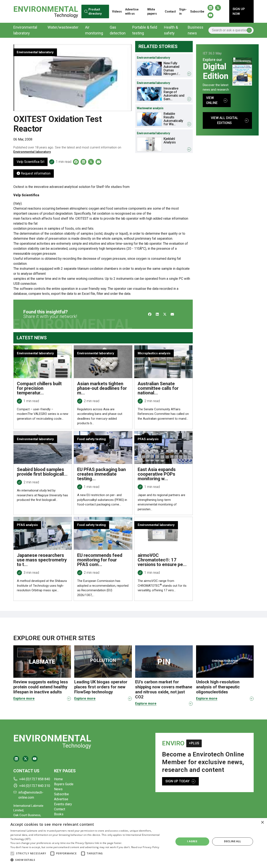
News (58, 789)
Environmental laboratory (25, 30)
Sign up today (177, 781)
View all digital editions (224, 120)
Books (58, 814)
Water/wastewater (63, 27)
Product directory (94, 11)
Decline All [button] (232, 841)
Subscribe (197, 11)
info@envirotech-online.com (30, 794)
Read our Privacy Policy (145, 847)
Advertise (61, 799)
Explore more (24, 698)
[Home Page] (45, 11)
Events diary (63, 804)
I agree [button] (192, 841)
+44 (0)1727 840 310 (34, 786)
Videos (117, 11)
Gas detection (118, 30)
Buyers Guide (63, 784)
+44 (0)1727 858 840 (34, 779)
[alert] (133, 841)
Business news (195, 30)
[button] (12, 853)
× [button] (262, 822)
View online (212, 100)
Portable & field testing (144, 30)
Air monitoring (94, 30)
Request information (35, 173)
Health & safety (171, 30)
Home (58, 779)
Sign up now (239, 11)
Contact (170, 11)
